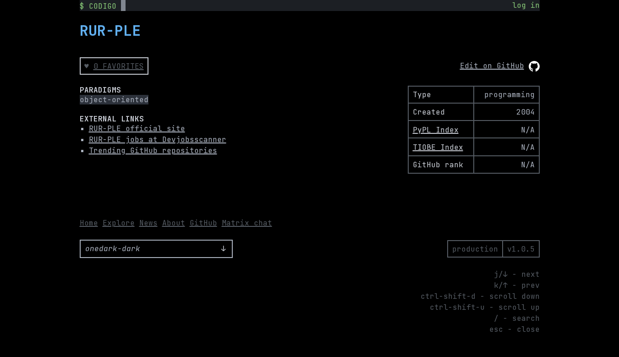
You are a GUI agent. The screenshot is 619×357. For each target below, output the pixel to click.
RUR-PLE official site (137, 128)
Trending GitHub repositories (153, 150)
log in (526, 5)
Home (89, 223)
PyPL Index (436, 130)
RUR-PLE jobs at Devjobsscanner (157, 139)
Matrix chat (247, 223)
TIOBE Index (438, 147)
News (148, 223)
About (173, 223)
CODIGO (102, 6)
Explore (119, 223)
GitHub (203, 223)
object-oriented (114, 99)
